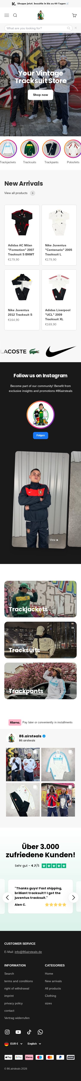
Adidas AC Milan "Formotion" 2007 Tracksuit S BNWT (21, 250)
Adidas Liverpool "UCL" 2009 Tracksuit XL (57, 314)
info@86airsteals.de (28, 952)
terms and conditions (18, 981)
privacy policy (13, 1003)
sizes (48, 1003)
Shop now (40, 94)
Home (49, 973)
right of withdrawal (16, 988)
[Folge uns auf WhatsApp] (40, 1032)
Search (9, 973)
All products (53, 988)
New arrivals (53, 981)
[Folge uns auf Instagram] (7, 1032)
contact (9, 1010)
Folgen (41, 435)
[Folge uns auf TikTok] (29, 1032)
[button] (73, 897)
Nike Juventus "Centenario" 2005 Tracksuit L (58, 250)
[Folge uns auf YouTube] (18, 1032)
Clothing (50, 995)
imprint (9, 995)
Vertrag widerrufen (17, 1018)
